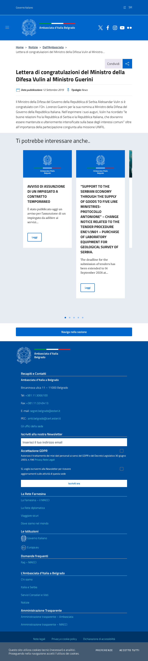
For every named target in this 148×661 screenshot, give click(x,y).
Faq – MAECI (28, 562)
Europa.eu (32, 547)
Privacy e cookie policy (64, 639)
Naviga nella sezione (74, 332)
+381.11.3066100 (36, 395)
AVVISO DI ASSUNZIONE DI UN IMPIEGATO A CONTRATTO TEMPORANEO (46, 194)
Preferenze (104, 650)
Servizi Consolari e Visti (34, 595)
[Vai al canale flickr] (128, 27)
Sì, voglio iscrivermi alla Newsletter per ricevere (46, 469)
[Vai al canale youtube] (121, 27)
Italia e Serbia (29, 587)
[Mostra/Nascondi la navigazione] (7, 27)
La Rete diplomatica (33, 508)
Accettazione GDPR (34, 450)
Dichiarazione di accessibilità (99, 639)
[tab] (65, 317)
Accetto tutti (129, 650)
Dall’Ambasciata (53, 47)
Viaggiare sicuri (29, 515)
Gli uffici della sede (32, 426)
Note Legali (49, 459)
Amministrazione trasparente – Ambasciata (47, 616)
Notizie (33, 47)
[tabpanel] (47, 232)
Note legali (39, 639)
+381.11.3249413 (37, 403)
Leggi (37, 237)
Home (20, 47)
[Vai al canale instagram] (114, 27)
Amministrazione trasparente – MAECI (44, 624)
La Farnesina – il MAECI (35, 500)
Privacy (38, 459)
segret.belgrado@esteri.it (45, 411)
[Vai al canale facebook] (106, 27)
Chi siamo (26, 579)
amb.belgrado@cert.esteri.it (44, 418)
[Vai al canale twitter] (99, 27)
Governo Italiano (24, 7)
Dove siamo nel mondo (34, 523)
